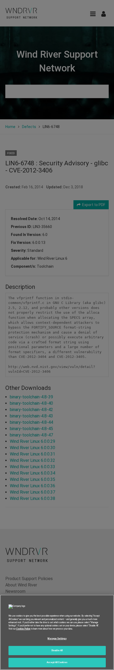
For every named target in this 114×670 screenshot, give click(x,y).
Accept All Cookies (57, 662)
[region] (57, 632)
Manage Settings (56, 638)
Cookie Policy (23, 628)
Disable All (57, 650)
